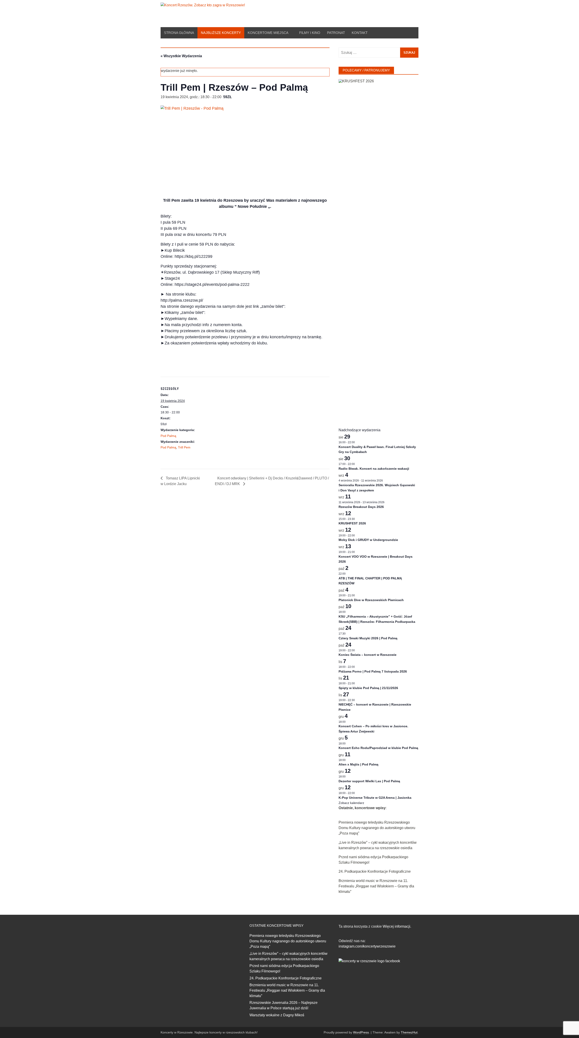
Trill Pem (184, 447)
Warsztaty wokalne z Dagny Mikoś (276, 1015)
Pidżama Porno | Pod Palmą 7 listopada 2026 (373, 671)
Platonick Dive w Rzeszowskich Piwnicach (371, 600)
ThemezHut (409, 1032)
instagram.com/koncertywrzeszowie (367, 946)
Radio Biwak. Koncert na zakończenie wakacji (374, 468)
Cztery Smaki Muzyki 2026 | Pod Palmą (368, 638)
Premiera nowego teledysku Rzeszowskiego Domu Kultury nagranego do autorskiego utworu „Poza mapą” (377, 827)
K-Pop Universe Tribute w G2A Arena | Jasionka (375, 797)
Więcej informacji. (397, 926)
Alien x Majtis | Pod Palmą (358, 764)
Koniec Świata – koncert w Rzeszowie (367, 654)
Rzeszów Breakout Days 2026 (361, 507)
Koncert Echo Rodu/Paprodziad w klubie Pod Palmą (378, 748)
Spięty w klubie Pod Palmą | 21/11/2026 (368, 688)
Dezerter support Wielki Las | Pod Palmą (369, 781)
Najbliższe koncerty (221, 33)
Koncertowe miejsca (268, 33)
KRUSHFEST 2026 (352, 523)
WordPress (361, 1032)
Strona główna (179, 33)
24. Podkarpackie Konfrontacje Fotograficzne (375, 871)
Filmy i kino (309, 33)
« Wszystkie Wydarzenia (181, 56)
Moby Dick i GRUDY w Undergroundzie (368, 540)
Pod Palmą (168, 436)
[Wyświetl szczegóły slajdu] (378, 248)
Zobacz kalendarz (351, 803)
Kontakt (360, 33)
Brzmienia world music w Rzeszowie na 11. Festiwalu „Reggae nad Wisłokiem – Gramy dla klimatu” (376, 886)
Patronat (336, 33)
